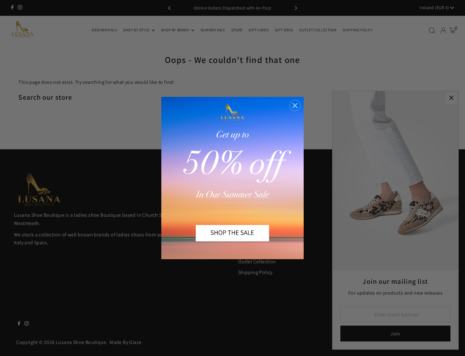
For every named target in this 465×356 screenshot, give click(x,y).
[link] (232, 178)
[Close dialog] (295, 105)
